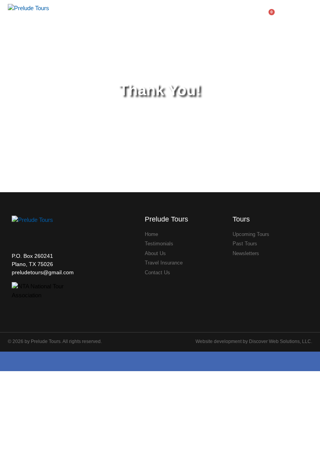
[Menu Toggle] (309, 14)
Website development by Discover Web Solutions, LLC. (254, 341)
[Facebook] (149, 361)
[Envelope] (171, 361)
